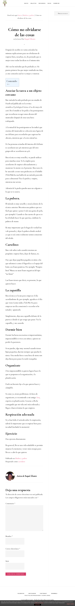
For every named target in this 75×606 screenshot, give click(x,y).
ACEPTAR (37, 604)
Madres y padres (21, 458)
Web (7, 561)
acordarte (21, 461)
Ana (38, 397)
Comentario (10, 503)
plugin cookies (70, 604)
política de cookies (39, 603)
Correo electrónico (12, 549)
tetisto (12, 3)
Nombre (9, 536)
